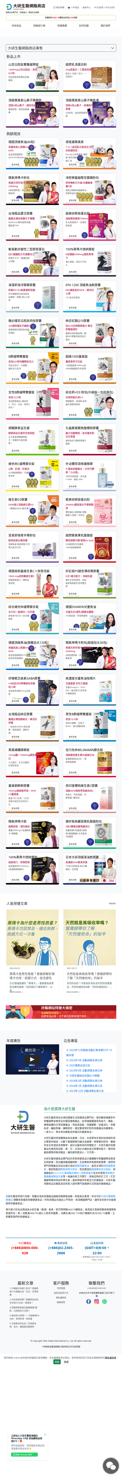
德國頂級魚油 (82, 1275)
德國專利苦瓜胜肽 (101, 1279)
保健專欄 (62, 25)
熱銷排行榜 (39, 25)
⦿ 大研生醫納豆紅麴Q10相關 (83, 1186)
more (112, 1013)
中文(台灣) (110, 7)
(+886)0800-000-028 (97, 1398)
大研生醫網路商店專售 (25, 158)
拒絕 (66, 1471)
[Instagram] (96, 1411)
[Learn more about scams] (61, 1128)
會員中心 (86, 7)
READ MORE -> (16, 1102)
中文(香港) (99, 7)
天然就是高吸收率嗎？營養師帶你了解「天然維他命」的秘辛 (89, 1086)
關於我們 (105, 25)
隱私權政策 (110, 1467)
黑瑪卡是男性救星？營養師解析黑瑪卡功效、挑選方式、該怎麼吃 (32, 1086)
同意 (57, 1471)
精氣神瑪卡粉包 (69, 1279)
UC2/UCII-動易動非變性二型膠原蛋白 (73, 1283)
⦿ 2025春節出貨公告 (78, 1175)
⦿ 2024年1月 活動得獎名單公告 (84, 1196)
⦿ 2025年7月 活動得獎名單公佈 (84, 1170)
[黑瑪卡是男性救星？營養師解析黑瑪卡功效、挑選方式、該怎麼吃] (32, 1048)
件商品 (75, 7)
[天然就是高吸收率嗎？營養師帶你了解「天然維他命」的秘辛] (90, 1048)
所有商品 (16, 25)
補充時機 (60, 7)
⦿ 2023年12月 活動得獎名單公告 (85, 1201)
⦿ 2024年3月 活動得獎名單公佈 (84, 1180)
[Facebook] (88, 1411)
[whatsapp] (104, 1411)
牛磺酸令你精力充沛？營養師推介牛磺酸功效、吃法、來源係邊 (24, 1401)
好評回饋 (84, 25)
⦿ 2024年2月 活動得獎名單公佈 (84, 1191)
